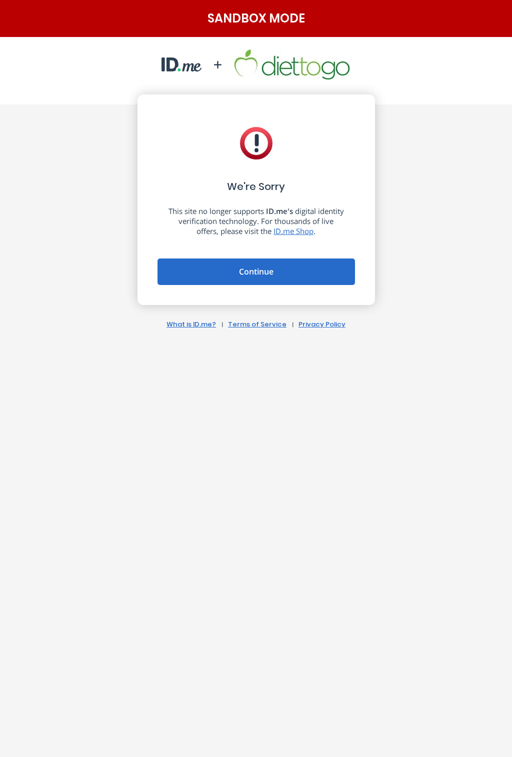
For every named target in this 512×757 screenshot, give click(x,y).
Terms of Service (257, 324)
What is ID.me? (191, 324)
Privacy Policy (322, 324)
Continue (256, 271)
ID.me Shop (294, 231)
